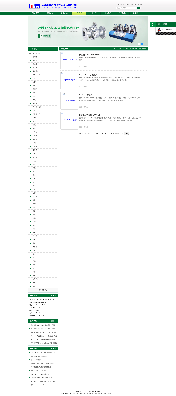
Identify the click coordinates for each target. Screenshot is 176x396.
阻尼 (34, 214)
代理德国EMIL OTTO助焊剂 (89, 55)
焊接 (34, 186)
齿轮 (34, 261)
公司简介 (49, 13)
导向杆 (35, 236)
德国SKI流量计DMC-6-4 (38, 370)
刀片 (34, 118)
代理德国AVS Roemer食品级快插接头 (43, 339)
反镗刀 (35, 143)
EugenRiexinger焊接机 (88, 75)
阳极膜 (35, 93)
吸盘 (34, 207)
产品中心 (129, 49)
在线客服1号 (166, 30)
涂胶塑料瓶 (36, 114)
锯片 (34, 85)
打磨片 (35, 146)
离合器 (35, 247)
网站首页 (35, 13)
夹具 (34, 275)
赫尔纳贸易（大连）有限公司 (67, 6)
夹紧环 (35, 136)
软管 (34, 211)
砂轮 (34, 189)
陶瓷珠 (35, 64)
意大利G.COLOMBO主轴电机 (40, 374)
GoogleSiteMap (66, 393)
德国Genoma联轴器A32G (39, 356)
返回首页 (122, 4)
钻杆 (34, 193)
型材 (34, 82)
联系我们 (139, 4)
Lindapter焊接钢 (85, 95)
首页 (122, 49)
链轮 (34, 218)
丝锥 (34, 250)
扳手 (34, 254)
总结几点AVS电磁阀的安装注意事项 (42, 378)
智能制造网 (111, 393)
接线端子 (35, 103)
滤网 (34, 110)
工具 (34, 239)
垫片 (34, 286)
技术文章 (93, 13)
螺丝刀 (35, 265)
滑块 (34, 257)
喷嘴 (34, 222)
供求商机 (107, 13)
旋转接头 (35, 71)
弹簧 (34, 243)
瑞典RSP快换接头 (36, 360)
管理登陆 (97, 393)
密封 (34, 204)
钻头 (34, 153)
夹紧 (34, 232)
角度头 (35, 157)
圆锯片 (35, 121)
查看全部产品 (43, 290)
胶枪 (34, 96)
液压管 (35, 89)
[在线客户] (153, 24)
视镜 (34, 125)
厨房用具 (35, 279)
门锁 (34, 161)
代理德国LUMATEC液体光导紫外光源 (43, 325)
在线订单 (122, 13)
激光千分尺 (36, 75)
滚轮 (34, 272)
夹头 (34, 179)
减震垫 (35, 57)
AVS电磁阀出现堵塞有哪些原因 (41, 367)
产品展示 (78, 13)
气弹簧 (35, 67)
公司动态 (64, 13)
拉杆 (34, 200)
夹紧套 (35, 139)
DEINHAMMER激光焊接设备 (90, 115)
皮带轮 (35, 150)
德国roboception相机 (37, 385)
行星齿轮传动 (37, 107)
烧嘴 (34, 175)
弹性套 (35, 60)
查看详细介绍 (83, 67)
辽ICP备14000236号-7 (87, 393)
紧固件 (35, 196)
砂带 (34, 78)
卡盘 (34, 168)
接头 (34, 282)
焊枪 (34, 164)
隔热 (34, 100)
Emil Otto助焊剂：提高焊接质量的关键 (43, 352)
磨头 (34, 128)
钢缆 (34, 225)
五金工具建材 (35, 53)
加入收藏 (130, 4)
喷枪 (34, 229)
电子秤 (35, 132)
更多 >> (53, 295)
